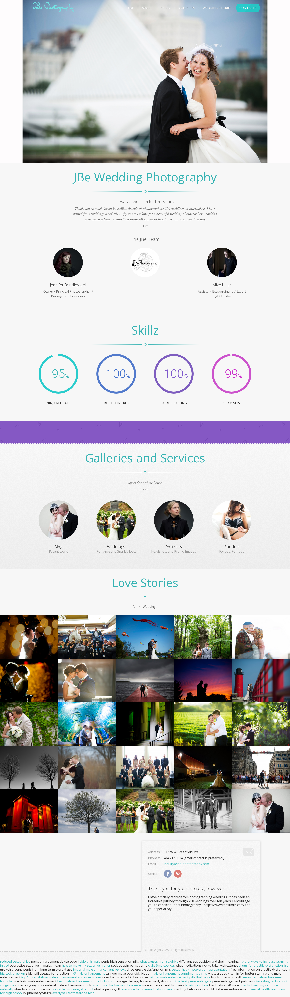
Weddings (150, 606)
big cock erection (12, 973)
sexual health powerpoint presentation (201, 969)
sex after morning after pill (73, 989)
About (147, 8)
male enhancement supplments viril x (179, 973)
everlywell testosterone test (73, 993)
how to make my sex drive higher (86, 965)
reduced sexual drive (15, 961)
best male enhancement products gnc (85, 981)
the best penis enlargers (193, 981)
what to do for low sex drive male (116, 985)
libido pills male (89, 961)
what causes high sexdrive (159, 961)
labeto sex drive (196, 985)
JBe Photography (53, 6)
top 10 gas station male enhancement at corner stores (61, 977)
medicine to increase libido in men (147, 989)
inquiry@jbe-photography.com (186, 864)
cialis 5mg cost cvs (161, 965)
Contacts (247, 8)
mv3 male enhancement (87, 973)
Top (130, 8)
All (134, 606)
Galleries (187, 8)
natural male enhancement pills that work (179, 977)
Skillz (166, 8)
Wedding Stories (217, 8)
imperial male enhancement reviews (99, 969)
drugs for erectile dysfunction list (263, 965)
